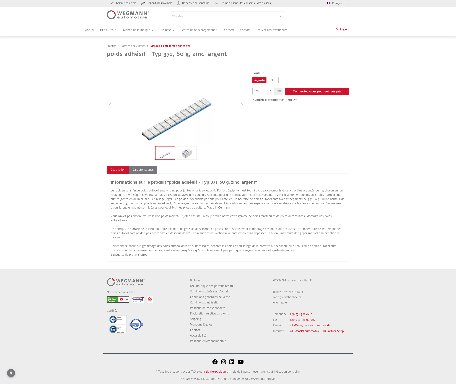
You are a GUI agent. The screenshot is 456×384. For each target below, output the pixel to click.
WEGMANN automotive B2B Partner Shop (317, 331)
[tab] (118, 170)
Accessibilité (198, 335)
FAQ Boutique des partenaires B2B (212, 286)
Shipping (195, 319)
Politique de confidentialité (207, 308)
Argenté (259, 80)
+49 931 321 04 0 (301, 314)
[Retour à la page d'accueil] (128, 14)
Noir (273, 80)
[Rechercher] (282, 15)
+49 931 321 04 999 (302, 320)
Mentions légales (201, 324)
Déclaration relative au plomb (209, 313)
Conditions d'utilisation (205, 302)
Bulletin (195, 280)
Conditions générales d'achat (209, 291)
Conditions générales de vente (210, 297)
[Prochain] (242, 105)
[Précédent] (109, 105)
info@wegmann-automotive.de (310, 325)
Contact (195, 330)
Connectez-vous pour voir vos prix (317, 91)
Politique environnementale (208, 341)
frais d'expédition (214, 371)
